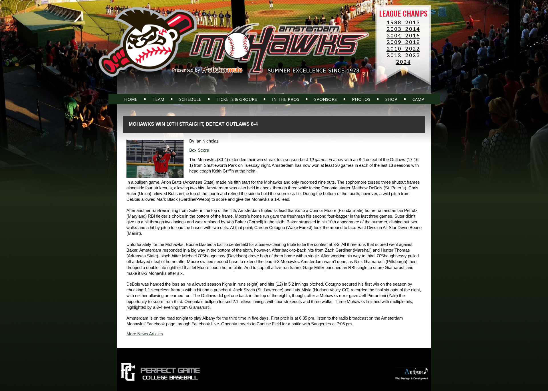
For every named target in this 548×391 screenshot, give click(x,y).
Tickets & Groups (236, 99)
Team (158, 99)
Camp (418, 99)
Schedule (190, 99)
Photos (361, 99)
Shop (391, 99)
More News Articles (144, 333)
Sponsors (325, 99)
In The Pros (285, 99)
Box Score (199, 150)
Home (130, 99)
